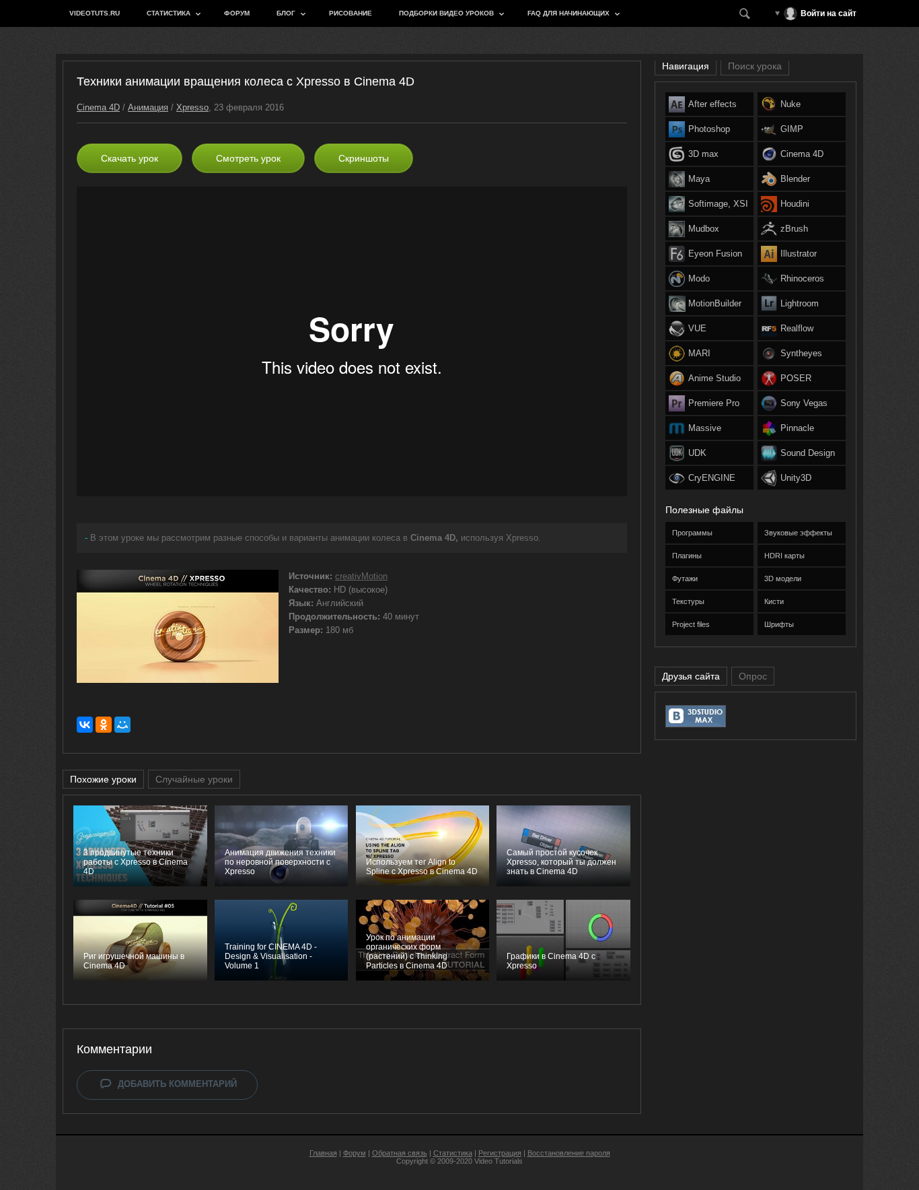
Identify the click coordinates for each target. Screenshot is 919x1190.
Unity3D (795, 478)
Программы (692, 533)
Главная (323, 1153)
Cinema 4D (98, 107)
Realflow (796, 328)
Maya (699, 179)
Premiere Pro (713, 403)
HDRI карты (784, 556)
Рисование (350, 13)
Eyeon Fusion (715, 254)
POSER (795, 378)
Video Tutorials (498, 1161)
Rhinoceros (802, 278)
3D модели (782, 578)
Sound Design (807, 453)
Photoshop (709, 129)
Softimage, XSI (718, 204)
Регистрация (499, 1153)
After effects (712, 104)
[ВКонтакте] (85, 725)
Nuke (790, 104)
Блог (286, 13)
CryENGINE (711, 478)
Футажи (685, 578)
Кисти (774, 601)
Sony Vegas (804, 403)
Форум (237, 13)
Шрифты (779, 624)
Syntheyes (801, 353)
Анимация (148, 107)
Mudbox (703, 229)
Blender (795, 179)
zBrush (794, 229)
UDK (697, 453)
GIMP (791, 129)
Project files (691, 624)
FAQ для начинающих (568, 13)
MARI (699, 353)
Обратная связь (399, 1153)
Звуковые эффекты (798, 533)
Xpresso (192, 107)
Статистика (168, 13)
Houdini (794, 204)
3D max (703, 154)
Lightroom (799, 303)
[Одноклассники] (104, 725)
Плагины (687, 556)
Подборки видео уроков (446, 13)
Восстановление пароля (568, 1153)
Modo (699, 278)
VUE (697, 328)
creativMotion (361, 576)
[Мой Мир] (122, 725)
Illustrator (798, 254)
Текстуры (688, 601)
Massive (704, 428)
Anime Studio (714, 378)
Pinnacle (797, 428)
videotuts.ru (94, 13)
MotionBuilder (714, 303)
